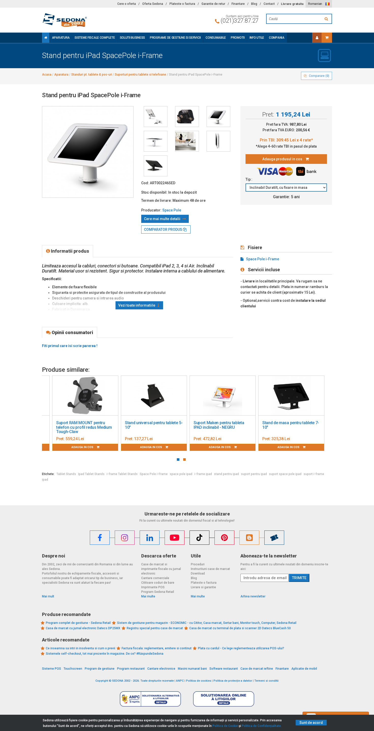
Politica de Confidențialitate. (262, 726)
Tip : (249, 179)
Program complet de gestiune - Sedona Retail (78, 623)
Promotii (238, 37)
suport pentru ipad (254, 474)
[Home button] (45, 38)
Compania (276, 37)
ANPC (180, 680)
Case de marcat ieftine (256, 668)
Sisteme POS (51, 668)
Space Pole (171, 210)
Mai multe (148, 596)
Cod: (145, 183)
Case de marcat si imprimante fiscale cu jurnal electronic (161, 569)
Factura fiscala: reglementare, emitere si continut (157, 648)
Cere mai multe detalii (162, 219)
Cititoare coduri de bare (157, 582)
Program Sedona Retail (157, 592)
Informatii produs (69, 251)
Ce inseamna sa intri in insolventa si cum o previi (80, 648)
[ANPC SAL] (150, 698)
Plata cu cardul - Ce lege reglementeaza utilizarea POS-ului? (241, 648)
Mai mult (48, 596)
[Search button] (327, 19)
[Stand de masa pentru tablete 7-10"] (291, 395)
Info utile (257, 37)
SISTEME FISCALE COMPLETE (95, 37)
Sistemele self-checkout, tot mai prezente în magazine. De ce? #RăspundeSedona (104, 653)
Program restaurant (131, 668)
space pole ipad (181, 474)
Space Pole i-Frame (262, 259)
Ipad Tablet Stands (91, 474)
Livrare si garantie (203, 587)
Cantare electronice (161, 668)
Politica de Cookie (225, 726)
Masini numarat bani (192, 668)
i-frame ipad (203, 474)
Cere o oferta (126, 4)
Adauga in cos (82, 447)
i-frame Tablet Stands (122, 474)
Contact (269, 4)
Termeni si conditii (266, 680)
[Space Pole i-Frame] (155, 116)
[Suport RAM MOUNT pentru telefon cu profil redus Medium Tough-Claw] (85, 395)
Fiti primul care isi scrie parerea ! (69, 346)
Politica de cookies (198, 680)
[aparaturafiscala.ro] (88, 20)
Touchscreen (73, 668)
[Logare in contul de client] (317, 38)
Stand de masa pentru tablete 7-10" (290, 425)
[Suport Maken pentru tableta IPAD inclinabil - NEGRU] (222, 395)
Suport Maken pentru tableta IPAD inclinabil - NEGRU (219, 425)
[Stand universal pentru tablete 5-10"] (154, 395)
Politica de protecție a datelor (232, 680)
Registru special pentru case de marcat (155, 628)
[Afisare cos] (327, 38)
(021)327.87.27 (239, 20)
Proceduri (198, 564)
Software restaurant (223, 668)
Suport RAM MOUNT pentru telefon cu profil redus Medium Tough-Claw (84, 427)
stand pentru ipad (226, 474)
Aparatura (61, 37)
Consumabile (216, 37)
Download (198, 573)
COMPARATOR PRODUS (163, 229)
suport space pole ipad (285, 474)
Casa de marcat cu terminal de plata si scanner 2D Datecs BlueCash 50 (240, 628)
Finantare (238, 4)
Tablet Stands (66, 474)
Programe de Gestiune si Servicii (175, 37)
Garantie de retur (213, 4)
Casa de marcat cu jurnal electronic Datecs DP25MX (83, 628)
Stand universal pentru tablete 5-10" (153, 425)
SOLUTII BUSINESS (132, 37)
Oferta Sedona (152, 4)
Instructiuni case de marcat (210, 569)
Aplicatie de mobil (304, 668)
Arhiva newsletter (252, 596)
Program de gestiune (99, 668)
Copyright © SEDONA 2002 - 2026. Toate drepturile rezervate (134, 680)
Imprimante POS (153, 587)
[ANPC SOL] (223, 698)
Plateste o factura (182, 4)
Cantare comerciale (155, 578)
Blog (254, 4)
